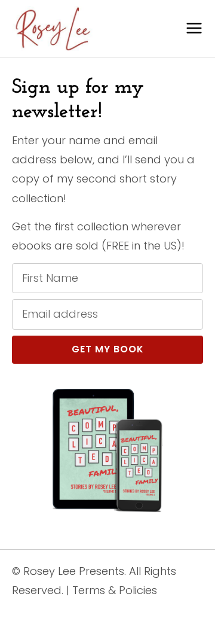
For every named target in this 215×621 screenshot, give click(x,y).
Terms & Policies (114, 590)
